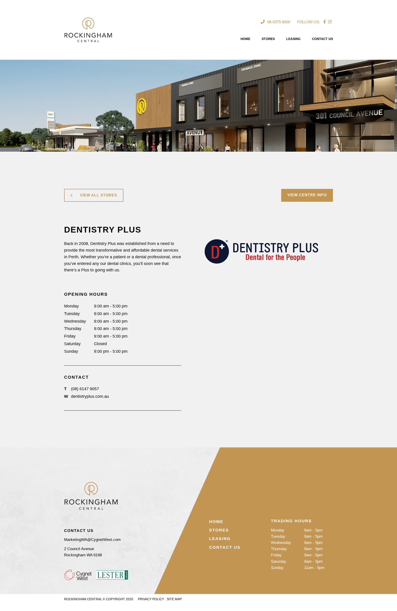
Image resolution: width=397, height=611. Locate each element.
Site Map (174, 599)
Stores (268, 39)
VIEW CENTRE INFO (307, 195)
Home (245, 39)
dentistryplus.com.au (86, 396)
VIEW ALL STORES (98, 195)
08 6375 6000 (278, 22)
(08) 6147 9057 (81, 388)
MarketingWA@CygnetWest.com (92, 539)
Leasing (293, 39)
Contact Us (322, 39)
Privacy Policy (151, 599)
